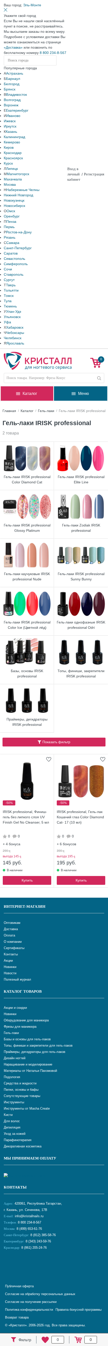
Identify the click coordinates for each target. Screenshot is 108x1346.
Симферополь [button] (16, 264)
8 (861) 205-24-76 (34, 1247)
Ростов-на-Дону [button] (19, 232)
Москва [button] (10, 184)
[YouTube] (21, 1264)
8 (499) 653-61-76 (29, 1229)
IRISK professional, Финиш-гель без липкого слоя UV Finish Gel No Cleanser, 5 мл (26, 817)
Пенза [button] (11, 222)
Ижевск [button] (10, 121)
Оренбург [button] (12, 216)
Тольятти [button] (11, 290)
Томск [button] (9, 296)
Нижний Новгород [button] (18, 195)
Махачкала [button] (13, 179)
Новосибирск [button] (14, 206)
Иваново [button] (13, 116)
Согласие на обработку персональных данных (40, 1294)
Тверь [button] (11, 285)
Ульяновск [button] (12, 317)
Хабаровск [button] (14, 327)
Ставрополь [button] (13, 274)
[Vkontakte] (9, 1264)
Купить (27, 880)
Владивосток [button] (16, 94)
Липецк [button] (12, 169)
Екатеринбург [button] (17, 110)
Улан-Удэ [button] (13, 311)
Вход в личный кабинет (73, 174)
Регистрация (94, 174)
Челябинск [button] (12, 338)
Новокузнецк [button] (14, 200)
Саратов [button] (11, 253)
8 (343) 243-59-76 (38, 1241)
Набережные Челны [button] (22, 190)
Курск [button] (8, 163)
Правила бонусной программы (78, 1309)
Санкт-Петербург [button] (18, 248)
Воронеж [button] (11, 105)
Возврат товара (17, 1317)
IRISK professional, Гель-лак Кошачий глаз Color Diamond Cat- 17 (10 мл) (80, 817)
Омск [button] (11, 211)
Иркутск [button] (10, 126)
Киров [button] (9, 147)
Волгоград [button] (12, 100)
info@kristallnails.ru (28, 1216)
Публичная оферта (19, 1286)
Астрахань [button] (14, 73)
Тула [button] (8, 301)
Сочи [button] (8, 269)
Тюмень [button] (10, 306)
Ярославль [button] (15, 343)
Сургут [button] (9, 280)
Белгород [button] (11, 84)
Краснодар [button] (13, 153)
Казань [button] (11, 132)
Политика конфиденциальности (29, 1309)
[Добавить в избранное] (48, 759)
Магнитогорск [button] (18, 174)
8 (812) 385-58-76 (43, 1235)
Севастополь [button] (14, 259)
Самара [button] (12, 243)
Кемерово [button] (12, 142)
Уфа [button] (7, 322)
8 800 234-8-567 (53, 53)
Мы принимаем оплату (30, 1158)
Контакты (15, 1187)
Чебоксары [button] (15, 333)
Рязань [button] (9, 237)
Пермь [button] (9, 227)
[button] (32, 5)
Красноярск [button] (13, 158)
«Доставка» (13, 47)
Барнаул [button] (13, 79)
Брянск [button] (9, 89)
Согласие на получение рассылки (31, 1302)
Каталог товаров (23, 991)
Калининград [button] (14, 137)
